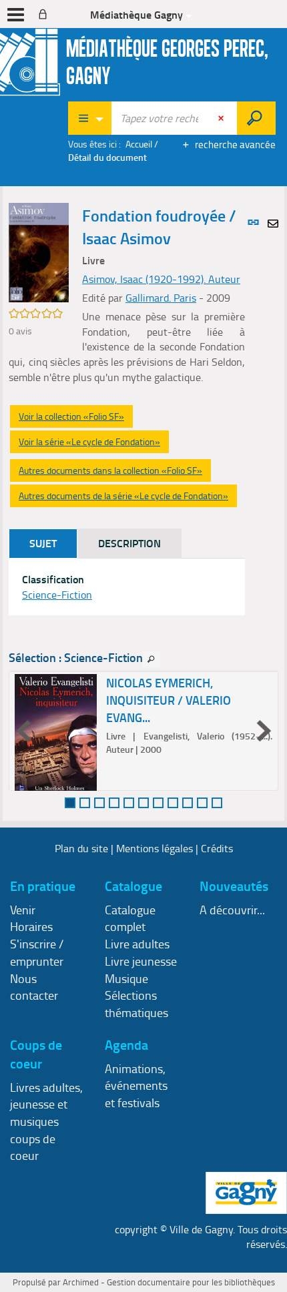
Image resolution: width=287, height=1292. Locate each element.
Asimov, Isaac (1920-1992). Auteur (161, 279)
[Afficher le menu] (16, 14)
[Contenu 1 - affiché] (70, 802)
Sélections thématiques (136, 1003)
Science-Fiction (57, 594)
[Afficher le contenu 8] (173, 802)
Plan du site (81, 848)
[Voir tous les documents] (151, 659)
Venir (22, 910)
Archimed (81, 1282)
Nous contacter (34, 987)
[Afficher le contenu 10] (202, 802)
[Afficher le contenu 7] (158, 802)
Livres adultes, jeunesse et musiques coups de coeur (46, 1121)
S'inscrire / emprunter (36, 952)
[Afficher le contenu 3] (99, 802)
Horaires (31, 926)
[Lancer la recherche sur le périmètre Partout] (256, 118)
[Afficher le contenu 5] (128, 802)
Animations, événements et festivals (136, 1085)
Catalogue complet (130, 918)
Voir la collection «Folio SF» (71, 416)
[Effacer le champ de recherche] (222, 118)
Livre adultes (137, 944)
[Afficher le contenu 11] (217, 802)
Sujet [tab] (43, 543)
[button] (39, 251)
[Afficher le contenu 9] (187, 802)
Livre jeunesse (141, 961)
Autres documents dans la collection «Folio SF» (110, 470)
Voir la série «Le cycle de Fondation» (89, 441)
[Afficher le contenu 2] (84, 802)
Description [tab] (129, 543)
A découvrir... (232, 910)
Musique (126, 978)
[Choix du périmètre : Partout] (90, 118)
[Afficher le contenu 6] (143, 802)
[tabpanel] (127, 587)
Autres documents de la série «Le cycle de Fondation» (123, 495)
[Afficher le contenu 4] (114, 802)
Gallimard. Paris (160, 297)
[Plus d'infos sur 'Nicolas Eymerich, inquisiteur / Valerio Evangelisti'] (55, 742)
